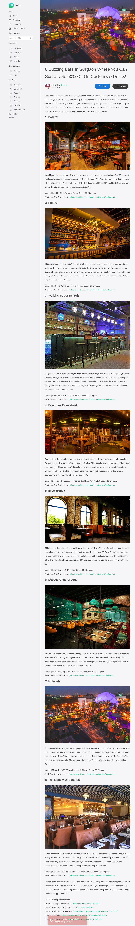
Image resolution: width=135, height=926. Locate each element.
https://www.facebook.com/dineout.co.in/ (85, 919)
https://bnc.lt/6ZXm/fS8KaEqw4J (86, 903)
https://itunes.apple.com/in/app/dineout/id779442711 (96, 911)
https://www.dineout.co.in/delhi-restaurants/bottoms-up (92, 197)
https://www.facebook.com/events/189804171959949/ (84, 915)
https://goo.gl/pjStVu (85, 907)
